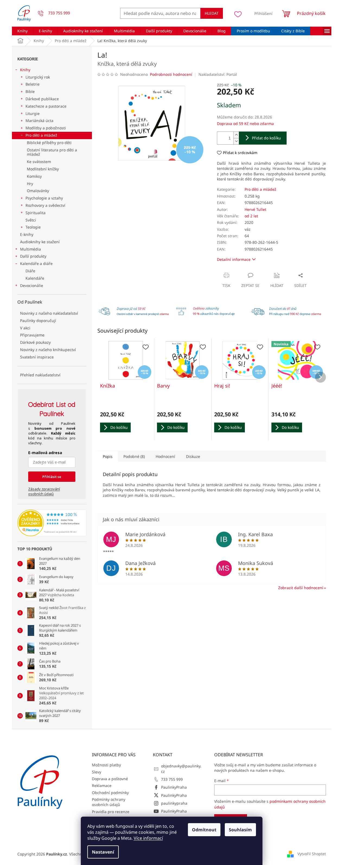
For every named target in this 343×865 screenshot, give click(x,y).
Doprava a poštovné (110, 778)
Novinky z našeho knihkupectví (48, 349)
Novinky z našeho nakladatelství (49, 313)
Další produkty (33, 256)
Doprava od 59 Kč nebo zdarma (245, 123)
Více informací (148, 838)
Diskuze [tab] (193, 456)
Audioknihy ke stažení (40, 241)
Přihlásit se (51, 476)
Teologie (33, 227)
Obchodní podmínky (110, 792)
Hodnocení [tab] (165, 456)
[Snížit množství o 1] (236, 141)
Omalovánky (38, 190)
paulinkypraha (174, 803)
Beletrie (32, 84)
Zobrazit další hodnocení (300, 587)
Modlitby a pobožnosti (45, 127)
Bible (30, 91)
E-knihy (26, 234)
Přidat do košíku (266, 137)
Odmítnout (204, 830)
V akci (25, 327)
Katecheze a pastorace (45, 106)
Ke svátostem (39, 161)
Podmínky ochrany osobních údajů (108, 802)
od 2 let (251, 215)
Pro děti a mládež (41, 135)
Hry (30, 183)
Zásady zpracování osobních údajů (44, 491)
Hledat (212, 13)
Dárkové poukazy (35, 342)
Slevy (96, 772)
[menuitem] (22, 31)
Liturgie (32, 113)
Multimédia (30, 249)
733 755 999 (172, 779)
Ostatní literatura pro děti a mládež (52, 152)
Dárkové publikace (42, 98)
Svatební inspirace (37, 357)
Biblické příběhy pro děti (49, 142)
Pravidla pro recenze (110, 811)
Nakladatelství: (217, 74)
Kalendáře (34, 278)
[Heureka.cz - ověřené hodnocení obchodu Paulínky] (51, 523)
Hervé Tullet (255, 209)
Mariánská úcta (39, 120)
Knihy (25, 69)
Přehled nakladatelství (40, 374)
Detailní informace (234, 259)
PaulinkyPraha (174, 787)
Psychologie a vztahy (44, 198)
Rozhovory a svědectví (45, 205)
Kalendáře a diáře (36, 263)
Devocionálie (31, 285)
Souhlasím (240, 830)
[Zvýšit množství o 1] (236, 135)
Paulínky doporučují (38, 320)
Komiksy (34, 176)
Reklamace (101, 785)
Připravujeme (32, 335)
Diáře (30, 270)
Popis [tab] (108, 456)
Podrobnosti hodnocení (171, 74)
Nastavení (103, 852)
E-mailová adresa (45, 452)
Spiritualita (35, 212)
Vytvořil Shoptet (311, 853)
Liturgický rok (37, 77)
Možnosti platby (106, 764)
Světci (30, 220)
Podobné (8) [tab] (134, 456)
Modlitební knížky (43, 168)
